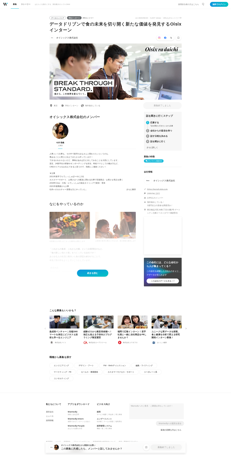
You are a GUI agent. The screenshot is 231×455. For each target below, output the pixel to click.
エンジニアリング (61, 365)
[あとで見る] (178, 38)
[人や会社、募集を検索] (203, 4)
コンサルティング (61, 378)
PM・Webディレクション (114, 365)
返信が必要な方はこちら (171, 430)
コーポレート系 (150, 372)
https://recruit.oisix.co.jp (157, 189)
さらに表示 (131, 189)
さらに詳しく (152, 147)
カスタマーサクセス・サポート (121, 372)
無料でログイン (219, 4)
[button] (53, 404)
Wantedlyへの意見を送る (170, 423)
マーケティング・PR (62, 372)
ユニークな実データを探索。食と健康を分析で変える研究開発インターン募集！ (166, 334)
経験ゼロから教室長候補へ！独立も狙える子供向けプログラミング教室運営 (97, 334)
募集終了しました (162, 105)
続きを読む (92, 273)
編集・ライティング (144, 365)
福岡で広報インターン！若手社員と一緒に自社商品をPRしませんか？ (132, 334)
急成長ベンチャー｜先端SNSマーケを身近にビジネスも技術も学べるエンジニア (63, 334)
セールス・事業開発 (89, 372)
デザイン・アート (86, 365)
